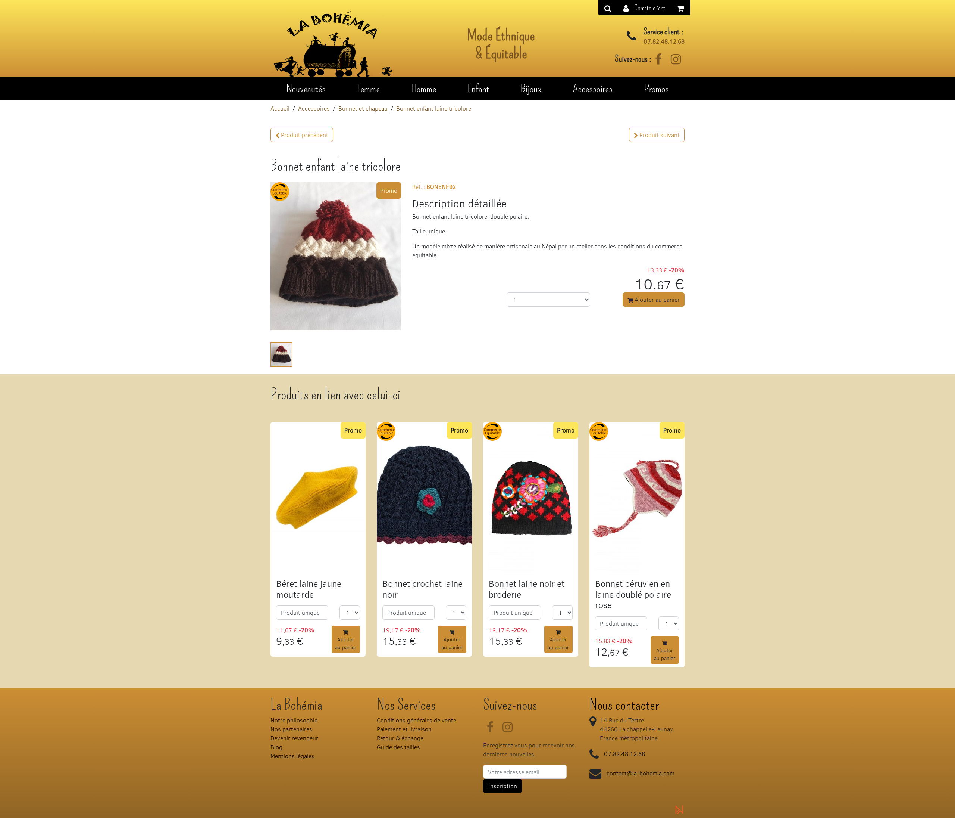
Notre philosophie (293, 720)
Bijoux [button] (531, 88)
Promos (656, 88)
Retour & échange (400, 738)
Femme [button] (368, 88)
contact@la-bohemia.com (640, 773)
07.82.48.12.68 (664, 41)
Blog (276, 747)
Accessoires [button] (593, 88)
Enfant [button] (478, 88)
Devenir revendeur (294, 738)
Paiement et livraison (404, 729)
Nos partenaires (291, 729)
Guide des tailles (398, 747)
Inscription (502, 786)
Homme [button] (423, 88)
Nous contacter (624, 705)
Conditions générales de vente (416, 720)
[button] (644, 7)
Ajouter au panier (656, 299)
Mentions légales (292, 756)
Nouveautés (306, 88)
